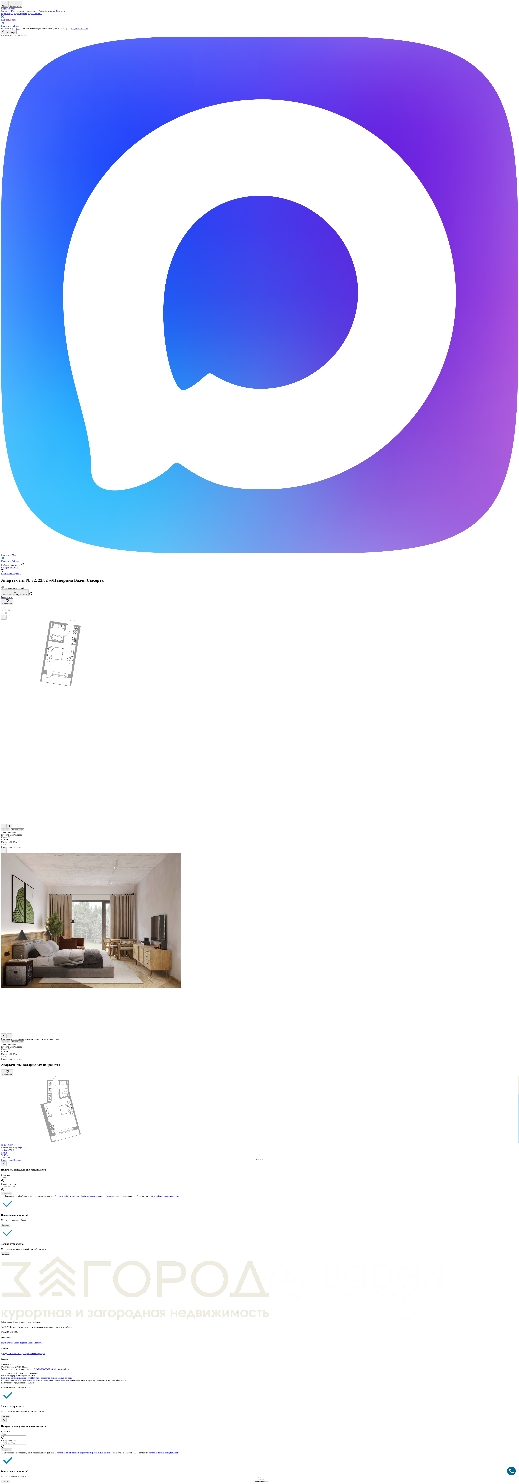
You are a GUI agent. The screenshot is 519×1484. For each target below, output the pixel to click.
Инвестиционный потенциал (24, 11)
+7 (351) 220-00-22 (79, 28)
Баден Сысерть (35, 13)
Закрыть (5, 1225)
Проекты (5, 35)
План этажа (260, 1479)
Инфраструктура (37, 1353)
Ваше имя (5, 1175)
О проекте (6, 11)
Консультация (17, 830)
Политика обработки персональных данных (51, 1378)
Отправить (6, 1193)
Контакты (60, 11)
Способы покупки (47, 11)
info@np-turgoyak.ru (60, 1369)
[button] (255, 1481)
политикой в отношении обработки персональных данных (84, 1196)
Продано (5, 830)
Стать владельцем (20, 1353)
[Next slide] (9, 826)
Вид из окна (258, 1477)
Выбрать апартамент (11, 565)
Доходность (6, 1353)
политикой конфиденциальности (164, 1196)
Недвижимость (8, 9)
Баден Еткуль (7, 13)
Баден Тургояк (20, 13)
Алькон (31, 1383)
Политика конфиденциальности (16, 1378)
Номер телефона (8, 1184)
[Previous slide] (3, 826)
